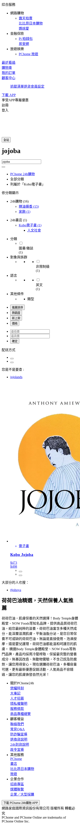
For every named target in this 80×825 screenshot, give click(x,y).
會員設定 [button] (37, 86)
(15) (29, 206)
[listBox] (40, 349)
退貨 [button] (27, 86)
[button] (40, 29)
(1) (24, 211)
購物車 (7, 67)
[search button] (3, 167)
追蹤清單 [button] (17, 86)
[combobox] (40, 153)
